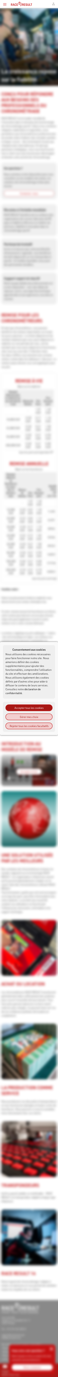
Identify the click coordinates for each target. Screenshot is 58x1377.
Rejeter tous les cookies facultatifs (29, 726)
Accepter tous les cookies (29, 707)
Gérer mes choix (29, 717)
